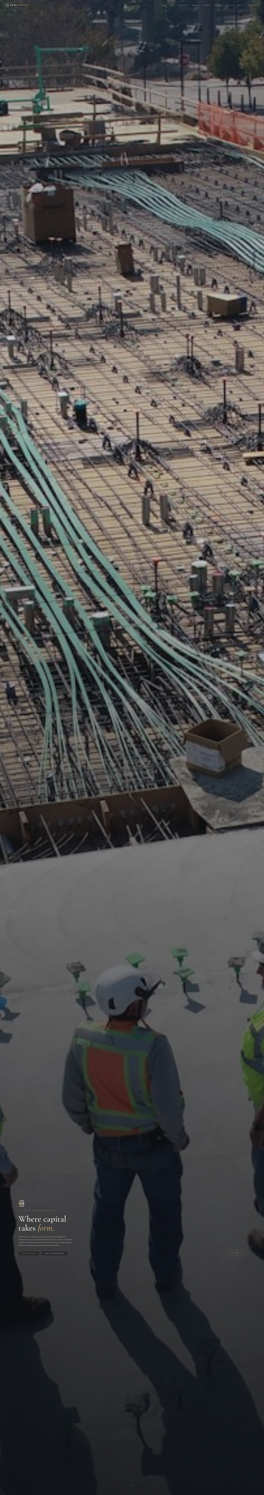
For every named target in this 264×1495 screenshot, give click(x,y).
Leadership (207, 5)
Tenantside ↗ (253, 5)
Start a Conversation (54, 1253)
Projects (219, 5)
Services (195, 5)
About (172, 5)
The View (229, 5)
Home (164, 5)
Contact (240, 5)
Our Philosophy (29, 1253)
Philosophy (183, 5)
